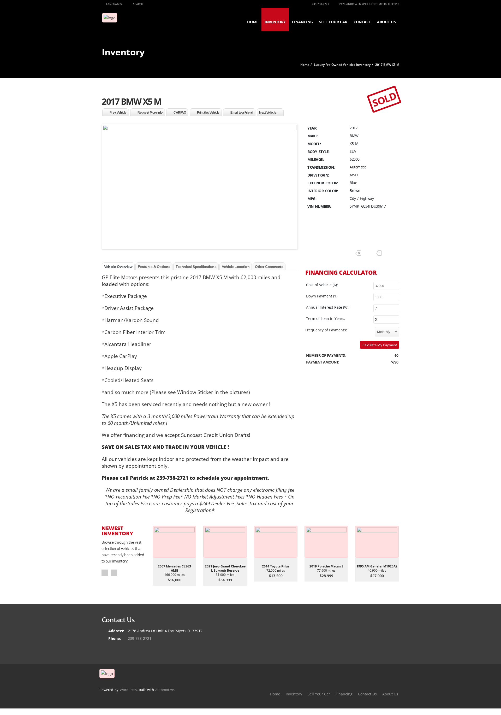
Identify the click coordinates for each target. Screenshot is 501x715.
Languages (113, 4)
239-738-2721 (320, 4)
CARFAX (180, 112)
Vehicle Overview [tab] (118, 267)
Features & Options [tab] (154, 267)
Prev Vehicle (118, 112)
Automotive (164, 689)
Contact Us (367, 693)
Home (252, 21)
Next (114, 573)
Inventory (275, 21)
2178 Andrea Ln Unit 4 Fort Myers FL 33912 (368, 4)
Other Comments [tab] (269, 267)
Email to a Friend (241, 112)
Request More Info (150, 112)
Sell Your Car (333, 21)
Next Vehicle (267, 112)
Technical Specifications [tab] (196, 267)
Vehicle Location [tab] (235, 267)
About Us (386, 21)
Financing (302, 21)
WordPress (128, 689)
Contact (362, 21)
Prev (105, 573)
